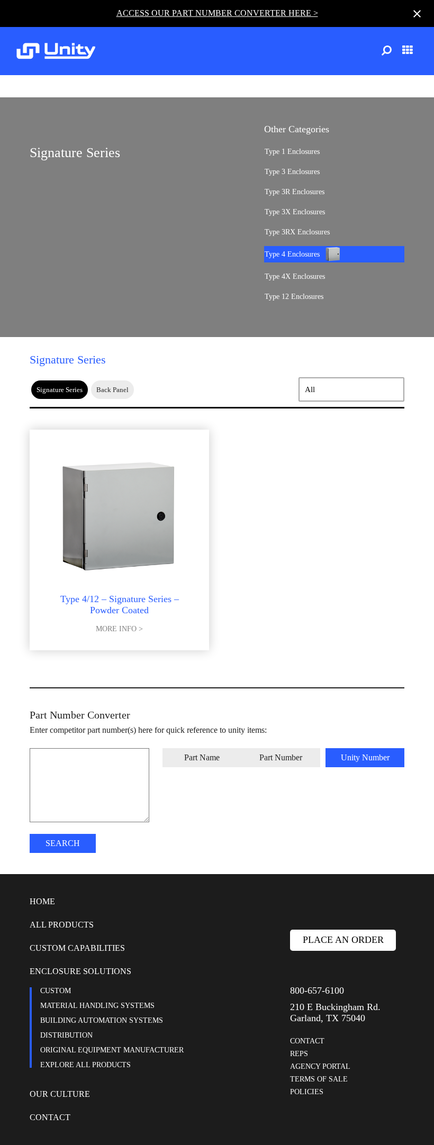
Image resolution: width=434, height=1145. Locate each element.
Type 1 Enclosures (292, 152)
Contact (50, 1117)
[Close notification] (417, 13)
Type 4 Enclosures (292, 254)
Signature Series (60, 390)
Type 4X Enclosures (295, 276)
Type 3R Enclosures (294, 192)
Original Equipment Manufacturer (112, 1050)
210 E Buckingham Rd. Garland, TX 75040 (335, 1012)
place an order (343, 939)
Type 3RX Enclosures (297, 232)
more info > (119, 629)
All (310, 389)
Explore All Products (85, 1065)
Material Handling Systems (97, 1006)
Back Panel (112, 390)
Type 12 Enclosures (294, 297)
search (63, 843)
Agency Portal (320, 1066)
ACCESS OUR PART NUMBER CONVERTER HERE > (217, 12)
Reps (299, 1054)
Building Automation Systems (101, 1020)
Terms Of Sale (319, 1079)
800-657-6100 (317, 990)
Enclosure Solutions (80, 971)
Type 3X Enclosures (295, 212)
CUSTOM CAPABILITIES (77, 947)
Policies (306, 1092)
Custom (55, 991)
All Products (62, 924)
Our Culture (60, 1093)
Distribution (66, 1035)
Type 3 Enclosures (292, 172)
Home (42, 901)
